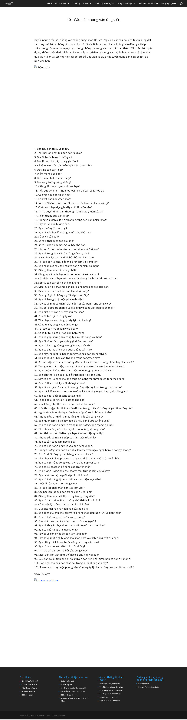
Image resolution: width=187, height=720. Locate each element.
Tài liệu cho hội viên (148, 3)
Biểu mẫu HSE (143, 683)
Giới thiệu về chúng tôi (29, 681)
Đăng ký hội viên (169, 3)
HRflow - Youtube (28, 691)
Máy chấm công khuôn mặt (110, 683)
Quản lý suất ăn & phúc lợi (110, 697)
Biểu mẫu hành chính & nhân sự (73, 691)
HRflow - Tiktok (27, 695)
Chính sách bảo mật (29, 684)
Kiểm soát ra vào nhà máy (110, 701)
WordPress (60, 715)
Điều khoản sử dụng (29, 688)
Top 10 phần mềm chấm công (111, 687)
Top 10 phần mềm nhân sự (110, 694)
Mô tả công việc (67, 684)
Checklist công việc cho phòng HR (73, 688)
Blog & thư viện (125, 3)
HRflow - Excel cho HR (69, 695)
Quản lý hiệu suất (67, 681)
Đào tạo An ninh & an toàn (148, 687)
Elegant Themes (37, 715)
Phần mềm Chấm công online (111, 690)
